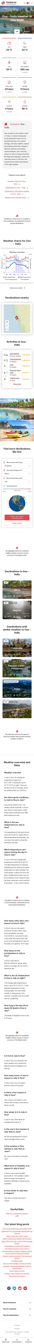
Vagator (18, 356)
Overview (17, 28)
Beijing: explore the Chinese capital (17, 1236)
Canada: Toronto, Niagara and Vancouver (17, 1273)
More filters (17, 523)
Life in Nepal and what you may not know (17, 1248)
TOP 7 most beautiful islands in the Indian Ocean (17, 1229)
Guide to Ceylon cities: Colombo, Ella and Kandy (17, 1238)
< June (8, 31)
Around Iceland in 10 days (17, 1271)
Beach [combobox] (7, 474)
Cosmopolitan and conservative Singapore (17, 1246)
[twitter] (14, 1288)
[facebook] (9, 1288)
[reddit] (20, 1288)
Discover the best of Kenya (17, 1276)
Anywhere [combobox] (8, 466)
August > (27, 31)
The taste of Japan (17, 1261)
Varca (13, 356)
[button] (7, 322)
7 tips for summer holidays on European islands (17, 1263)
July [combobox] (6, 481)
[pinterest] (25, 1288)
